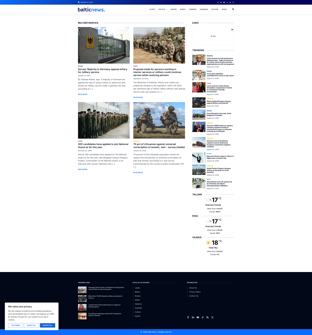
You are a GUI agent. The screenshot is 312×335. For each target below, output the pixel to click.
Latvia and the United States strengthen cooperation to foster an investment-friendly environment (219, 89)
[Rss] (230, 2)
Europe (174, 9)
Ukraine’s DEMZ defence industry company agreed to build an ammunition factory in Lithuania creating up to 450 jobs (220, 128)
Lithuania (136, 141)
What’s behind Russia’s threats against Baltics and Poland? (219, 102)
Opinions (192, 9)
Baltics (162, 9)
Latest (152, 9)
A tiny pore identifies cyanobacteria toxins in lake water (220, 75)
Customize (15, 325)
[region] (31, 316)
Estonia (209, 153)
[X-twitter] (233, 2)
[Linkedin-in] (221, 2)
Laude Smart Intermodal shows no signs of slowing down (104, 306)
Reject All (31, 325)
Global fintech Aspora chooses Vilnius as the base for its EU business (219, 170)
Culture (214, 9)
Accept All (47, 325)
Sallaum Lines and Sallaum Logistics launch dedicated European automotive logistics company (219, 144)
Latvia (135, 66)
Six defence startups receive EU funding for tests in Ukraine (104, 314)
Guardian (204, 9)
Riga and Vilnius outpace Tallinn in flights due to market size (220, 157)
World (183, 9)
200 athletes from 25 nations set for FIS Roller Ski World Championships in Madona (219, 184)
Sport (224, 9)
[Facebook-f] (218, 2)
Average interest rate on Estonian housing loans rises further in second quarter (106, 288)
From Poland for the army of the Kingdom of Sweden (219, 114)
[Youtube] (224, 2)
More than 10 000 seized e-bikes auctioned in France (105, 297)
